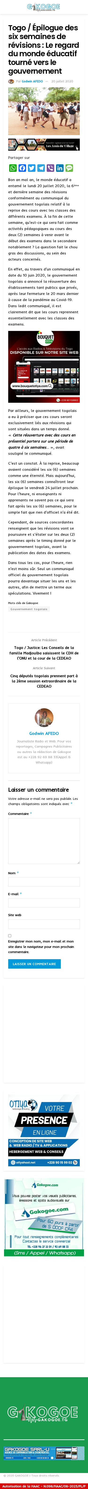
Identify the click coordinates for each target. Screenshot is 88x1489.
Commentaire (20, 813)
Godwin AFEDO (32, 81)
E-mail (15, 894)
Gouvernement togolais (29, 609)
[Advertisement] (44, 1034)
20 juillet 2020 (62, 81)
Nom (13, 873)
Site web (14, 915)
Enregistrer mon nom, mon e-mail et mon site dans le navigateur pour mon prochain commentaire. (41, 946)
